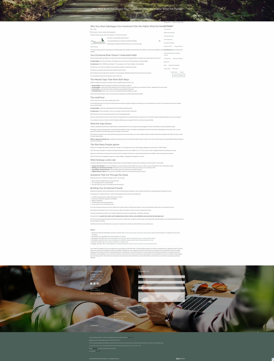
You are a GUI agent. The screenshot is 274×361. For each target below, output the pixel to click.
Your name (146, 274)
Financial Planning (168, 36)
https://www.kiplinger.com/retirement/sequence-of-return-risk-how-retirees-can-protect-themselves (129, 243)
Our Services (167, 29)
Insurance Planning (178, 58)
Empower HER (168, 46)
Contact (182, 72)
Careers (94, 325)
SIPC (132, 337)
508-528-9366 (99, 274)
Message (145, 291)
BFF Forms (175, 68)
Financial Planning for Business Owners (172, 54)
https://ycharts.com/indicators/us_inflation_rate (115, 242)
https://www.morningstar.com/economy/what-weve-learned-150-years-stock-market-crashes (129, 238)
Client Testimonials (169, 26)
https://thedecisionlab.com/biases (116, 236)
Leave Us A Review (179, 75)
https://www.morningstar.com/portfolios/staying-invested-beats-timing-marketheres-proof (128, 240)
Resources (167, 62)
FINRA (129, 337)
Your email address (148, 280)
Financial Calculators (174, 65)
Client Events (174, 72)
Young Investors (178, 46)
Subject (145, 285)
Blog (165, 65)
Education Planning (169, 43)
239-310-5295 (99, 276)
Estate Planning (168, 49)
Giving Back (167, 22)
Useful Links (167, 68)
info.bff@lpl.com (98, 279)
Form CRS (98, 351)
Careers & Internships (178, 22)
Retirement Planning (169, 32)
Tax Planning (167, 58)
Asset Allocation (168, 39)
